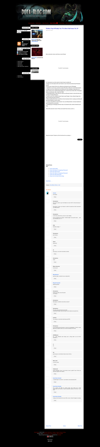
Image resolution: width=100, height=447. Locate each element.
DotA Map (62, 23)
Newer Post (48, 426)
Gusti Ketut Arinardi (57, 378)
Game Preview (46, 433)
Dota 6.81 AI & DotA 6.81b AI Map (57, 176)
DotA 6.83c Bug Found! (55, 171)
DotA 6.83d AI (20, 61)
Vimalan (59, 434)
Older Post (80, 426)
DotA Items (38, 23)
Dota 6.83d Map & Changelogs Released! (59, 170)
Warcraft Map (60, 433)
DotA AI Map (69, 23)
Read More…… (49, 181)
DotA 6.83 (20, 63)
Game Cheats (53, 433)
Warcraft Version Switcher (23, 66)
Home (64, 426)
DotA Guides (31, 23)
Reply (55, 196)
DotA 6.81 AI (20, 65)
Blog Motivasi (56, 274)
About (57, 432)
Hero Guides (46, 23)
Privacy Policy (62, 432)
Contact (54, 432)
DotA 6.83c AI (20, 77)
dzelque (50, 434)
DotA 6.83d (20, 62)
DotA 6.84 (20, 75)
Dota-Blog (36, 432)
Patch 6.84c (34, 57)
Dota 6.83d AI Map (54, 168)
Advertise (50, 432)
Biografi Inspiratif (56, 282)
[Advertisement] (59, 42)
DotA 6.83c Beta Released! (55, 174)
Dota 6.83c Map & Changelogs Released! (59, 173)
